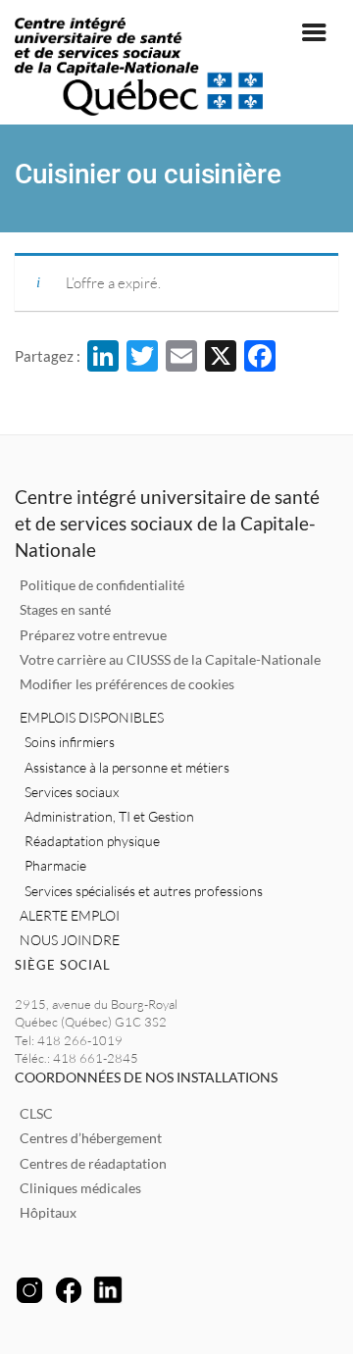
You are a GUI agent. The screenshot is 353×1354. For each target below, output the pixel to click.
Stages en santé (65, 609)
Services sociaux (72, 791)
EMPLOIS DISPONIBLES (92, 717)
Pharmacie (55, 865)
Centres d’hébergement (91, 1137)
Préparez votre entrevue (93, 635)
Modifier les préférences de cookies (127, 684)
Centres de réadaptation (93, 1163)
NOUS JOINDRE (70, 939)
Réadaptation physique (92, 840)
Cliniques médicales (80, 1187)
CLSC (36, 1113)
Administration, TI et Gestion (109, 816)
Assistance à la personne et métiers (127, 767)
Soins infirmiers (70, 741)
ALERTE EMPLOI (70, 915)
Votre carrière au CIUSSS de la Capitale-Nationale (170, 659)
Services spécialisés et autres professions (144, 890)
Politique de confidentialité (102, 585)
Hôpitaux (48, 1212)
